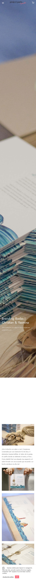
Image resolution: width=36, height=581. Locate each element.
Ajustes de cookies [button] (8, 577)
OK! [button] (17, 577)
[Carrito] (33, 3)
